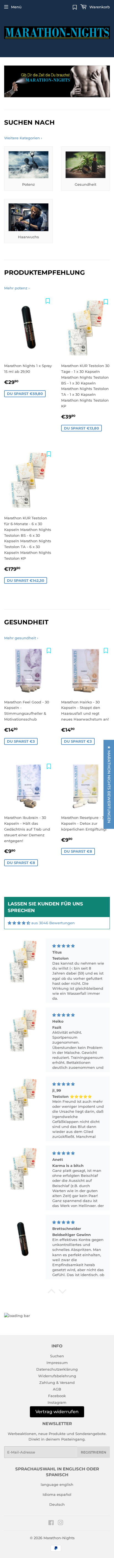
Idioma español (57, 1494)
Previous (7, 81)
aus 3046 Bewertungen (53, 923)
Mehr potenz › (17, 288)
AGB (57, 1389)
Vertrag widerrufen (57, 1411)
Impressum (57, 1362)
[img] (19, 922)
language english (57, 1484)
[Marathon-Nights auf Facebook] (51, 1523)
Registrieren (93, 1452)
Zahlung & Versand (57, 1382)
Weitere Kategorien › (23, 138)
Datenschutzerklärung (57, 1369)
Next (106, 81)
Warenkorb (99, 7)
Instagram (57, 1402)
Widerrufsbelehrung (57, 1376)
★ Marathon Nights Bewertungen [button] (109, 784)
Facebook (57, 1396)
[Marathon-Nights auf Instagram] (60, 1523)
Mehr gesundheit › (21, 638)
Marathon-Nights (59, 1538)
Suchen (57, 1356)
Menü (16, 7)
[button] (51, 1292)
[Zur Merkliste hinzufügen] (47, 300)
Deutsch (57, 1504)
